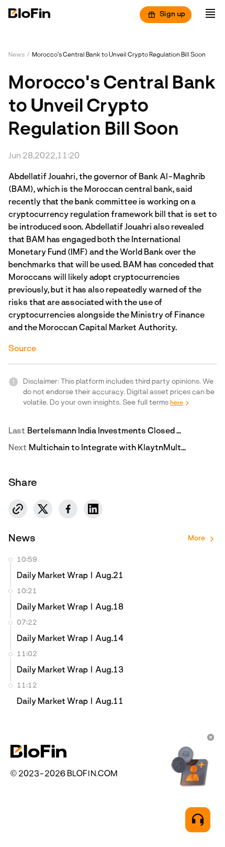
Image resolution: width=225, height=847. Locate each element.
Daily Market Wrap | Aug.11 (70, 702)
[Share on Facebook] (68, 508)
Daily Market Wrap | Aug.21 (70, 576)
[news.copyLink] (17, 508)
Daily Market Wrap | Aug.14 (70, 639)
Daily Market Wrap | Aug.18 (70, 607)
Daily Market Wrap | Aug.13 (70, 670)
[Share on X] (42, 508)
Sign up (172, 14)
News (16, 55)
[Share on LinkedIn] (93, 508)
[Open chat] (197, 819)
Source (22, 349)
